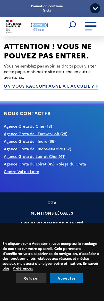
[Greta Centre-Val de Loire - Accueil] (27, 26)
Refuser (31, 278)
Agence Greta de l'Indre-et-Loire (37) (37, 148)
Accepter (66, 278)
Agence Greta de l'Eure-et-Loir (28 (35, 133)
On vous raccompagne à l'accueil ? (49, 86)
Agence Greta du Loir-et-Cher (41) (34, 156)
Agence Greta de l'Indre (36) (30, 141)
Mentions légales (52, 213)
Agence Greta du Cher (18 (27, 126)
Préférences (23, 268)
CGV (52, 202)
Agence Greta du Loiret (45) (30, 163)
